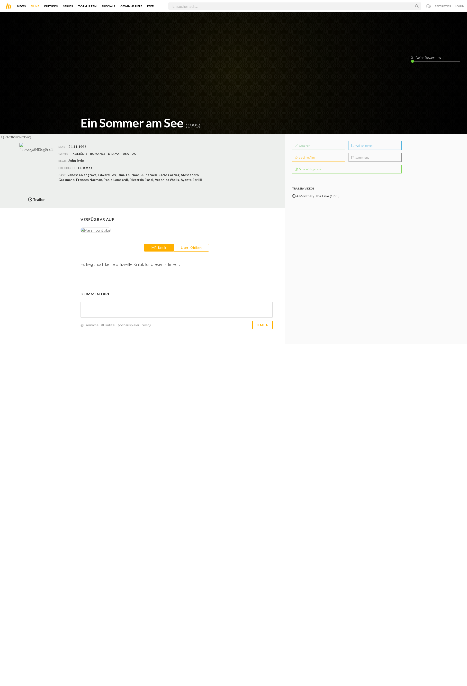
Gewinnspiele (131, 6)
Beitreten (443, 6)
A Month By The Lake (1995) (318, 196)
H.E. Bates (84, 168)
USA (126, 153)
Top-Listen (87, 6)
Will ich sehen (364, 145)
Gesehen (304, 145)
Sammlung (362, 157)
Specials (109, 6)
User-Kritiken (191, 247)
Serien (68, 6)
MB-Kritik (159, 247)
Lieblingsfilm (306, 157)
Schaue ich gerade (309, 169)
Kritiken (51, 6)
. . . (161, 5)
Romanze (98, 153)
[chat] (428, 6)
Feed (150, 6)
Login (460, 6)
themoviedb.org (21, 137)
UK (134, 153)
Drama (113, 153)
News (21, 6)
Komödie (79, 153)
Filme (35, 6)
